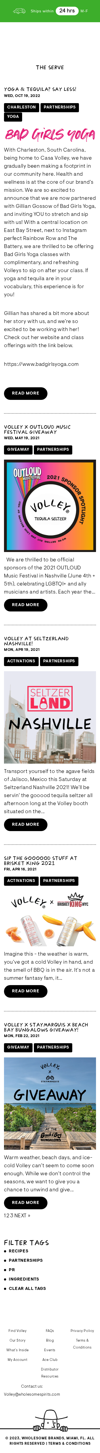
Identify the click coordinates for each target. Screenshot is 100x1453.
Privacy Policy (82, 1331)
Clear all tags (27, 1289)
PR (12, 1270)
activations (21, 661)
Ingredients (24, 1279)
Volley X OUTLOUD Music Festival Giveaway (37, 429)
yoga (13, 117)
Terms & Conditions (82, 1344)
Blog (50, 1340)
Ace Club (50, 1360)
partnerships (60, 108)
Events (49, 1350)
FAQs (50, 1331)
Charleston (21, 108)
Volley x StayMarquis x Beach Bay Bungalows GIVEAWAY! (46, 1027)
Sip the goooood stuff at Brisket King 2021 (40, 860)
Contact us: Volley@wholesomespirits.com (32, 1391)
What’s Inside (17, 1350)
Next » (22, 1216)
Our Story (17, 1340)
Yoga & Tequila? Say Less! (40, 89)
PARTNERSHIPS (26, 1261)
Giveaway (18, 450)
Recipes (18, 1251)
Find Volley (18, 1331)
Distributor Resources (50, 1373)
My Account (17, 1360)
